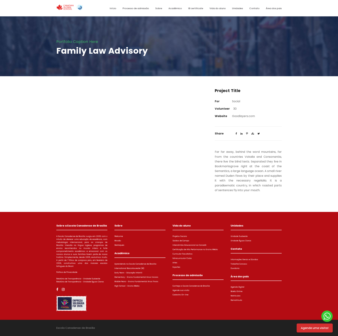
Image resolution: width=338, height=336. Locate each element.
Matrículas (235, 295)
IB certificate (195, 8)
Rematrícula (236, 300)
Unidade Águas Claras (241, 240)
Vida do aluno (217, 8)
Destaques (119, 245)
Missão (117, 240)
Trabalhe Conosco (239, 264)
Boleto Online (236, 291)
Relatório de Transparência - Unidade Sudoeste (78, 278)
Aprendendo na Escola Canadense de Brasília (135, 264)
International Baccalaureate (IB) (129, 268)
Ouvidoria (235, 268)
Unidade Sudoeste (239, 236)
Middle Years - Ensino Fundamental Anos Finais (136, 281)
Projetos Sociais (180, 236)
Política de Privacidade (66, 272)
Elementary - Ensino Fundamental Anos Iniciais (136, 277)
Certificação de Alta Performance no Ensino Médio (195, 249)
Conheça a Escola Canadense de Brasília (191, 286)
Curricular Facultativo (182, 254)
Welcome (118, 236)
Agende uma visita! (314, 328)
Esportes (176, 267)
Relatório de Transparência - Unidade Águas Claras (80, 281)
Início (113, 8)
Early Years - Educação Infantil (128, 272)
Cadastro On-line (180, 294)
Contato (254, 8)
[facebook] (57, 289)
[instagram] (63, 289)
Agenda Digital (237, 287)
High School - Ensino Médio (126, 286)
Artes (175, 262)
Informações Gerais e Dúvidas (244, 259)
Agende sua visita (181, 290)
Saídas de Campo (181, 240)
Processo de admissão (136, 8)
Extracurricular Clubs (182, 258)
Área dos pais (274, 8)
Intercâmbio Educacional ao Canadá (189, 245)
